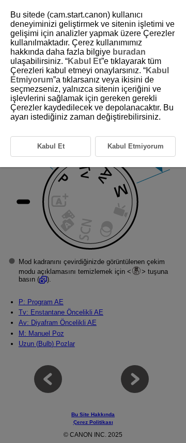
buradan (129, 51)
